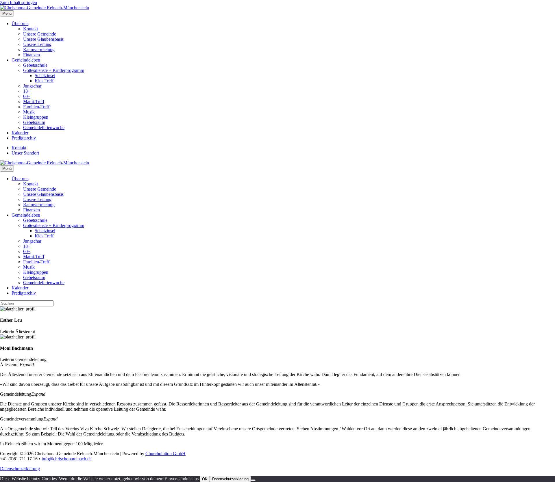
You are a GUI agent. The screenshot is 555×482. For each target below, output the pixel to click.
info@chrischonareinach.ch (67, 458)
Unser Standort (25, 152)
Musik (29, 111)
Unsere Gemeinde (39, 33)
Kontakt (30, 28)
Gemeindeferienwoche (43, 127)
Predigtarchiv (24, 137)
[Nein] (253, 480)
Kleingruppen (35, 117)
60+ (26, 96)
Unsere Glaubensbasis (43, 39)
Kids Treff (44, 80)
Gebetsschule (35, 65)
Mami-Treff (33, 101)
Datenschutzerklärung (20, 468)
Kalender (20, 132)
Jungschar (32, 85)
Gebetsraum (34, 122)
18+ (26, 91)
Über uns (20, 23)
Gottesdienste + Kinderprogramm (53, 70)
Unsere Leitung (37, 44)
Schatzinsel (45, 75)
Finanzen (31, 54)
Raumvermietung (39, 49)
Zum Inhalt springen (18, 2)
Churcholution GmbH (165, 453)
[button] (277, 364)
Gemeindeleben (26, 59)
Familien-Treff (36, 106)
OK (205, 479)
